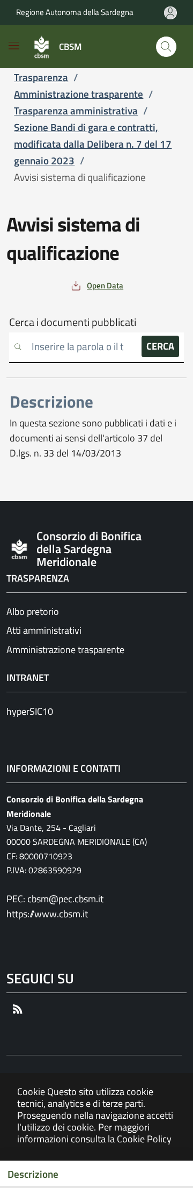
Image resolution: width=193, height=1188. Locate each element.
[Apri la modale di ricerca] (166, 46)
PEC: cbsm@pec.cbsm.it (54, 899)
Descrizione (33, 1174)
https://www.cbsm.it (47, 914)
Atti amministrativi (43, 630)
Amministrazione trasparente (65, 649)
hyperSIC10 (29, 711)
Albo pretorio (32, 611)
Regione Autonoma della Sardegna (74, 12)
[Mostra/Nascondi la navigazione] (14, 45)
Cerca (160, 346)
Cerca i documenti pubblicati (72, 322)
